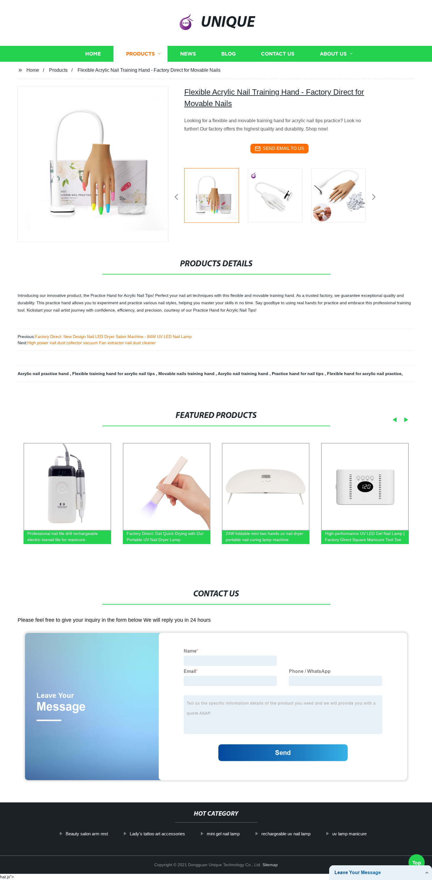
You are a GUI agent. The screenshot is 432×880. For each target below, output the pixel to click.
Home (93, 53)
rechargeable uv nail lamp (285, 833)
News (188, 53)
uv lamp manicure (349, 833)
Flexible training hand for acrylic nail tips (114, 373)
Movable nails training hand (187, 373)
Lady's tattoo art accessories (157, 833)
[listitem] (216, 194)
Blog (228, 53)
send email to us (283, 148)
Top (416, 863)
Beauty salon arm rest (87, 833)
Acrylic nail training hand (243, 373)
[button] (176, 197)
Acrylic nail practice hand (44, 373)
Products (140, 53)
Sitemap (270, 864)
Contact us (277, 53)
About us (333, 53)
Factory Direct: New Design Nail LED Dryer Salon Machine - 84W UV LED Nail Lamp (113, 336)
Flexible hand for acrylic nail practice (364, 373)
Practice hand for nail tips (298, 373)
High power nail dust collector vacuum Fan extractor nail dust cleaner (91, 342)
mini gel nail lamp (223, 833)
